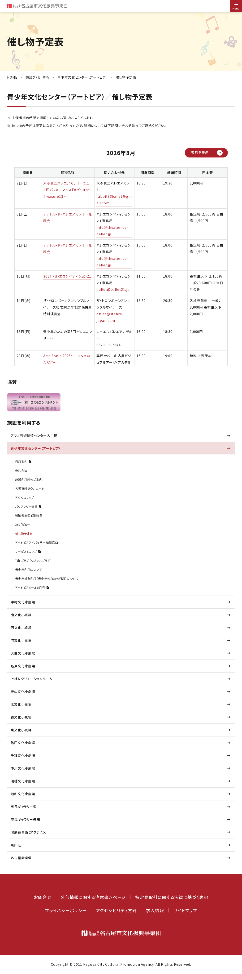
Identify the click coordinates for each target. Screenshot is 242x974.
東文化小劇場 (21, 729)
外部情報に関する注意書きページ (93, 897)
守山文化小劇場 (23, 691)
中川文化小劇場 (23, 768)
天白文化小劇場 (23, 653)
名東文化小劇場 (23, 666)
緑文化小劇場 (21, 717)
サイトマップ (185, 910)
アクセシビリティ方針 (116, 910)
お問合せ (42, 897)
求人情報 (155, 910)
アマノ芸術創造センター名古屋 (34, 435)
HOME (12, 77)
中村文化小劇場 (23, 602)
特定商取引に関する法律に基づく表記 (171, 897)
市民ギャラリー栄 (24, 806)
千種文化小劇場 (23, 755)
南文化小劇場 (21, 614)
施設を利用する (37, 77)
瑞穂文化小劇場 (23, 781)
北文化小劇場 (21, 704)
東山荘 (16, 845)
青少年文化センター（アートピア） (82, 77)
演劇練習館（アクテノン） (29, 832)
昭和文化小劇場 (23, 793)
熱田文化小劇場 (23, 742)
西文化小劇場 (21, 627)
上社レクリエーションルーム (31, 678)
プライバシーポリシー (65, 910)
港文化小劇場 (21, 640)
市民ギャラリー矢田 (25, 819)
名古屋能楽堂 (21, 857)
